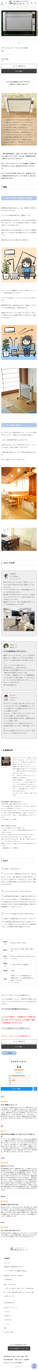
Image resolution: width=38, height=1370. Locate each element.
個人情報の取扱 (8, 1359)
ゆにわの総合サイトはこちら (19, 1348)
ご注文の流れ (8, 1319)
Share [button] (10, 1053)
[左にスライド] (14, 43)
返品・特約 (24, 1356)
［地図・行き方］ (21, 1270)
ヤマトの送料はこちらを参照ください (16, 1028)
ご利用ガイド (8, 1315)
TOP (34, 1367)
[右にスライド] (24, 43)
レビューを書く (16, 1088)
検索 (5, 1328)
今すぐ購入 (19, 71)
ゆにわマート (20, 1366)
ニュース (6, 1324)
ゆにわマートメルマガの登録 (12, 1363)
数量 (2, 51)
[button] (2, 2)
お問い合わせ (18, 1359)
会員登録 (26, 1359)
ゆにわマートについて (10, 1307)
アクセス (6, 1311)
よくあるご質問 (8, 1332)
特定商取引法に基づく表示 (12, 1356)
